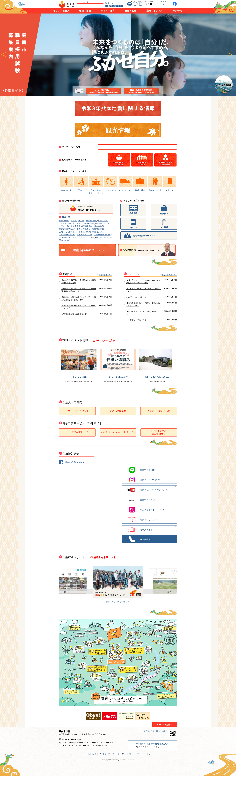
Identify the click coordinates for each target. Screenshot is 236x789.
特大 (140, 4)
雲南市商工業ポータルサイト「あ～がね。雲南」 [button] (172, 560)
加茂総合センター (84, 235)
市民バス (133, 228)
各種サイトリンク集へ (106, 557)
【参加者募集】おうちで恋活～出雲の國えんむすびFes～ (143, 304)
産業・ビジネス (155, 10)
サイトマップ (104, 754)
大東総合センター (67, 235)
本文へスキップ (113, 3)
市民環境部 (91, 221)
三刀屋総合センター (68, 237)
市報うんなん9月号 (78, 377)
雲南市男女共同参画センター (91, 232)
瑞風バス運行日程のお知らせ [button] (165, 343)
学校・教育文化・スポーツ (96, 191)
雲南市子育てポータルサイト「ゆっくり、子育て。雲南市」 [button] (154, 560)
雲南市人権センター (68, 232)
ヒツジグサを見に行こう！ (137, 320)
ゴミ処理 (164, 227)
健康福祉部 (103, 221)
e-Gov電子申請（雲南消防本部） (158, 432)
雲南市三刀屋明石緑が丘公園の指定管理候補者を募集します (78, 281)
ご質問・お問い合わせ (158, 411)
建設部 (99, 223)
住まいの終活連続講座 (118, 377)
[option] (118, 55)
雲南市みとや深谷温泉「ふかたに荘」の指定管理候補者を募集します (78, 298)
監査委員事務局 (66, 229)
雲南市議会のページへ (88, 250)
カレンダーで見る (105, 340)
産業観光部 (89, 223)
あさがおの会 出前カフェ (137, 297)
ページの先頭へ (164, 724)
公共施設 (133, 213)
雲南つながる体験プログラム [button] (172, 343)
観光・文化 (130, 10)
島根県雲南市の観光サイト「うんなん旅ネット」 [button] (161, 560)
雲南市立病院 (65, 240)
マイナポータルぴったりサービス (118, 432)
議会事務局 (99, 226)
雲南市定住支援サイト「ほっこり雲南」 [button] (150, 560)
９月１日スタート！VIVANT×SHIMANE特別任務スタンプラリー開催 (143, 281)
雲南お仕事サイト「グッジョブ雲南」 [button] (169, 560)
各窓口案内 (163, 731)
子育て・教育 (108, 10)
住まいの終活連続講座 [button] (161, 343)
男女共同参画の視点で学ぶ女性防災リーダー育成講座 (78, 307)
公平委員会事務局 (82, 229)
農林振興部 (77, 223)
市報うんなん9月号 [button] (158, 343)
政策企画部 (64, 221)
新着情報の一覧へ (105, 275)
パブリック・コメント (77, 411)
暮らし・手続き (61, 10)
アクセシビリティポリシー (123, 754)
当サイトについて (89, 754)
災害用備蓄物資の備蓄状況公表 (74, 314)
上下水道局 (64, 226)
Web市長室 (141, 250)
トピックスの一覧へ (169, 275)
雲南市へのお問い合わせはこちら (154, 744)
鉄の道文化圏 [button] (165, 560)
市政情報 (177, 10)
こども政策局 (65, 223)
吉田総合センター (86, 237)
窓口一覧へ (67, 217)
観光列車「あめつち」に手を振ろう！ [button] (169, 343)
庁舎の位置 (150, 731)
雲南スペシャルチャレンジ (118, 602)
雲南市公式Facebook (75, 462)
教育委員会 (87, 226)
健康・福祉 (85, 10)
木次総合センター (102, 235)
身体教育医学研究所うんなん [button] (158, 560)
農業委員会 (76, 226)
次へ (229, 54)
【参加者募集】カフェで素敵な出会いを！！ (141, 313)
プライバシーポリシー (145, 754)
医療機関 (164, 214)
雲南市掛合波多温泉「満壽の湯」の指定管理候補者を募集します (78, 290)
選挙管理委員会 (99, 229)
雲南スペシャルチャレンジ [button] (147, 560)
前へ (3, 54)
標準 (129, 4)
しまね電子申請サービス (77, 432)
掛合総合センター (104, 237)
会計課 (107, 223)
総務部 (74, 221)
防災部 (81, 221)
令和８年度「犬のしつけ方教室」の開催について (143, 290)
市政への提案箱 (118, 411)
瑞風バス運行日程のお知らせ (157, 377)
